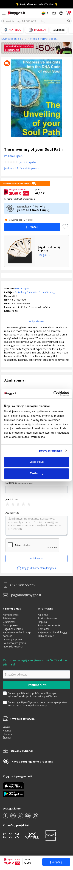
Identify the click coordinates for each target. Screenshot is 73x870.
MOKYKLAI (40, 29)
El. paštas (10, 482)
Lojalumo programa (14, 643)
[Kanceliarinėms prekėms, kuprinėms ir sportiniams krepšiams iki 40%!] (36, 48)
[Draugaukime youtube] (28, 817)
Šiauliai (7, 737)
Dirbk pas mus (46, 636)
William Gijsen (22, 288)
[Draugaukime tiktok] (21, 817)
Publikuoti (36, 558)
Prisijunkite (23, 206)
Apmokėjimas (11, 614)
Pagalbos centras (13, 629)
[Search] (68, 21)
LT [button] (47, 13)
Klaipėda (8, 734)
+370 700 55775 (22, 585)
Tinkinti (34, 473)
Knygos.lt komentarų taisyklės (39, 568)
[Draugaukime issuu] (35, 817)
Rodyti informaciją (50, 450)
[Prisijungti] (61, 13)
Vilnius (6, 727)
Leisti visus (37, 461)
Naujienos (58, 29)
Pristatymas (9, 618)
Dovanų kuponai (12, 639)
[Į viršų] (65, 845)
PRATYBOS (15, 29)
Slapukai (42, 621)
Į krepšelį (56, 862)
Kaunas (7, 730)
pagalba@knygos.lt (26, 595)
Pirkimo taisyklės (47, 618)
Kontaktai (43, 629)
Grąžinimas (9, 621)
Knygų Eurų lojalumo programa (32, 761)
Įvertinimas (11, 499)
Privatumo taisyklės (49, 625)
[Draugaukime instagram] (13, 817)
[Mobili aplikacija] (13, 793)
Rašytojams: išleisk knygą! (53, 632)
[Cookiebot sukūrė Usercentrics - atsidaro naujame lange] (53, 393)
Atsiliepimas (12, 512)
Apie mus (43, 614)
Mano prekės (10, 625)
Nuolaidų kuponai (13, 646)
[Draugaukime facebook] (6, 817)
